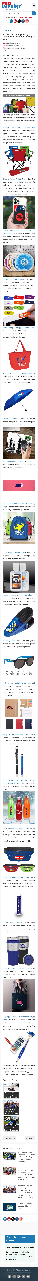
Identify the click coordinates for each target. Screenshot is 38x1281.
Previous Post (10, 1138)
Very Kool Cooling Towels (13, 461)
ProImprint (17, 43)
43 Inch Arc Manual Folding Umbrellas (19, 373)
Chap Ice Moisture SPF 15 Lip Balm (19, 877)
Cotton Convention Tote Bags (16, 968)
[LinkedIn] (28, 1276)
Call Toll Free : (19, 17)
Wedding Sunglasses (11, 640)
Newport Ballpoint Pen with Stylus (19, 735)
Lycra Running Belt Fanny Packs (15, 829)
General (8, 30)
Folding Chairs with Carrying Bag (19, 127)
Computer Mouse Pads (14, 419)
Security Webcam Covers (13, 279)
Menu (34, 8)
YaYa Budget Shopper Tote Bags (19, 328)
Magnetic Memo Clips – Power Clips (17, 595)
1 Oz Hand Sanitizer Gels (14, 553)
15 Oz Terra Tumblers (12, 923)
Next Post (29, 1138)
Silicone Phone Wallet (12, 179)
